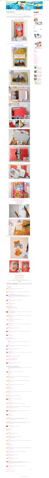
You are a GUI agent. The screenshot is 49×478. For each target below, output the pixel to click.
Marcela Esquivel (9, 337)
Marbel (8, 334)
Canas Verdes (35, 57)
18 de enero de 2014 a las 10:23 (11, 419)
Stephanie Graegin (36, 52)
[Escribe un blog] (14, 283)
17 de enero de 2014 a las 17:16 (11, 332)
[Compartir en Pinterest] (16, 283)
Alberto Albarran (35, 55)
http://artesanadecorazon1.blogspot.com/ (12, 358)
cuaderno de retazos (36, 58)
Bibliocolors (35, 56)
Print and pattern (35, 62)
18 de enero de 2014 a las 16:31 (11, 423)
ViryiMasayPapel (9, 402)
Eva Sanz (9, 413)
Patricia (8, 330)
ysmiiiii (8, 383)
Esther (8, 425)
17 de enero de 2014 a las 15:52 (11, 328)
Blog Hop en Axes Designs (39, 74)
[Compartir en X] (15, 283)
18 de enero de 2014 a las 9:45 (11, 415)
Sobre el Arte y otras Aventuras (11, 294)
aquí (20, 236)
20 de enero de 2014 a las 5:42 (11, 455)
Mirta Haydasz (9, 457)
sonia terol (9, 299)
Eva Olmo (9, 428)
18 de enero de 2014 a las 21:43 (11, 430)
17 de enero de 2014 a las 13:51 (11, 325)
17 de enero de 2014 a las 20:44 (11, 346)
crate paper (17, 275)
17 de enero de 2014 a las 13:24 (11, 321)
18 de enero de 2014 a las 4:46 (11, 396)
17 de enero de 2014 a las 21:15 (11, 349)
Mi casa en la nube (9, 351)
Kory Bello (9, 417)
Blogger (27, 476)
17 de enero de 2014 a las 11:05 (11, 292)
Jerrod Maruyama (35, 60)
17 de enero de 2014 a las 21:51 (11, 353)
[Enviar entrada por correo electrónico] (13, 283)
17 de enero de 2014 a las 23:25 (11, 363)
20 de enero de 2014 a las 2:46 (11, 452)
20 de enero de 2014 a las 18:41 (11, 463)
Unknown (9, 287)
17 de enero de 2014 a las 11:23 (11, 297)
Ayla (8, 365)
